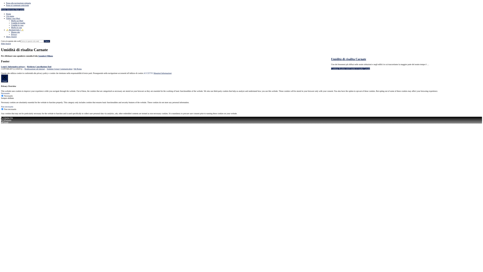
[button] (11, 37)
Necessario (8, 96)
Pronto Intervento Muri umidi (12, 10)
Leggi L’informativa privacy (13, 67)
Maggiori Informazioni (163, 73)
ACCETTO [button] (148, 73)
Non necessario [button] (7, 107)
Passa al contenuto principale (17, 5)
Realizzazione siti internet (35, 69)
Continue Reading (350, 69)
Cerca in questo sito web (11, 41)
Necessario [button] (5, 93)
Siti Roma (78, 69)
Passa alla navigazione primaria (18, 3)
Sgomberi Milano (45, 56)
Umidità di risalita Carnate (348, 59)
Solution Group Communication (59, 69)
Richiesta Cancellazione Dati (39, 67)
